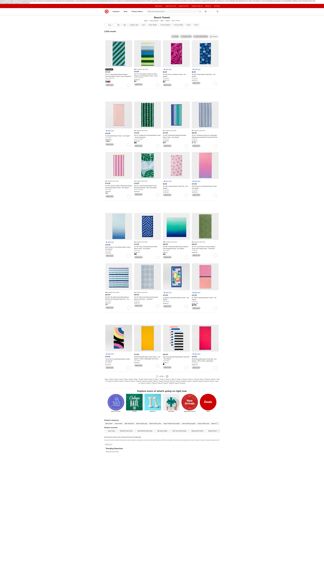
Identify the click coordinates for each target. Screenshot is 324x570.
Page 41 (212, 381)
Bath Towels (109, 423)
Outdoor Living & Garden (77, 1)
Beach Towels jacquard (188, 423)
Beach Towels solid (203, 423)
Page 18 (196, 379)
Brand (189, 25)
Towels (167, 20)
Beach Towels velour (155, 423)
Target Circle (19, 3)
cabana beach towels (197, 431)
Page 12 (162, 379)
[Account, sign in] (209, 11)
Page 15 (179, 379)
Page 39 (200, 381)
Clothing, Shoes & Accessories (41, 1)
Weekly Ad (291, 1)
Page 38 (195, 381)
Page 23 (110, 381)
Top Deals (274, 1)
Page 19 (202, 379)
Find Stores (26, 3)
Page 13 (168, 379)
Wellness (139, 1)
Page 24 (115, 381)
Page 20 (207, 379)
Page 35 (178, 381)
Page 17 (190, 379)
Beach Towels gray (141, 423)
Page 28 (138, 381)
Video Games (180, 1)
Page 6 (131, 379)
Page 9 (146, 379)
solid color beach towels (179, 431)
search (200, 11)
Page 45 (154, 383)
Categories (116, 11)
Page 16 (185, 379)
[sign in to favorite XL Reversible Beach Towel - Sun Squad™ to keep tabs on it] (128, 144)
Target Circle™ (158, 6)
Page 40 (206, 381)
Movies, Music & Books (191, 1)
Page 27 (132, 381)
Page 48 (171, 383)
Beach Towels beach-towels (172, 423)
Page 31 (155, 381)
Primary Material (165, 25)
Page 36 (183, 381)
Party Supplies (202, 1)
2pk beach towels (162, 431)
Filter (109, 25)
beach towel (111, 431)
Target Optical (235, 1)
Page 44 (148, 383)
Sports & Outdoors (123, 1)
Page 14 (173, 379)
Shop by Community (225, 1)
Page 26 (127, 381)
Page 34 (172, 381)
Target (146, 20)
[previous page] (157, 376)
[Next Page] (218, 25)
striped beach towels (214, 431)
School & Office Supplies (149, 1)
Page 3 (116, 379)
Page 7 (136, 379)
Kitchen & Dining (64, 1)
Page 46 (160, 383)
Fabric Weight (153, 25)
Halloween (29, 1)
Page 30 (149, 381)
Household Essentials (95, 1)
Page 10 (151, 379)
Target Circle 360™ (184, 6)
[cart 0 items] (217, 11)
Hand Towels (118, 423)
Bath (162, 20)
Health (134, 1)
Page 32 (161, 381)
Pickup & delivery (137, 11)
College (23, 1)
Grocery (86, 1)
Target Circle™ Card (170, 6)
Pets (130, 1)
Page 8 (141, 379)
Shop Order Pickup (300, 1)
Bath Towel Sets (129, 423)
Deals (241, 1)
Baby (103, 1)
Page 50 (182, 383)
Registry (7, 3)
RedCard (12, 3)
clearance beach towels (112, 451)
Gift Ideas (210, 1)
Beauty (107, 1)
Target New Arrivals (6, 1)
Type (124, 25)
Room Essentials (109, 78)
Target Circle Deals (282, 1)
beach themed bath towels (144, 431)
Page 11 (156, 379)
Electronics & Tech (170, 1)
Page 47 (165, 383)
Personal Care (114, 1)
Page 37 (189, 381)
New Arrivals (253, 1)
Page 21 (213, 379)
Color (143, 25)
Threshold (194, 139)
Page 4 (121, 379)
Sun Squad (166, 78)
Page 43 (143, 383)
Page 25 (121, 381)
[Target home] (107, 11)
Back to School (16, 1)
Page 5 (126, 379)
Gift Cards (216, 1)
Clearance (246, 1)
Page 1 (107, 379)
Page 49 (177, 383)
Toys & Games (160, 1)
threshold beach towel (126, 431)
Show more (108, 444)
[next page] (167, 376)
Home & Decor (55, 1)
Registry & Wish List (197, 6)
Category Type (134, 25)
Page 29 (144, 381)
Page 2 (112, 379)
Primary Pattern (178, 25)
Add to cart (109, 85)
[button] (109, 69)
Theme (196, 25)
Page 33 (166, 381)
